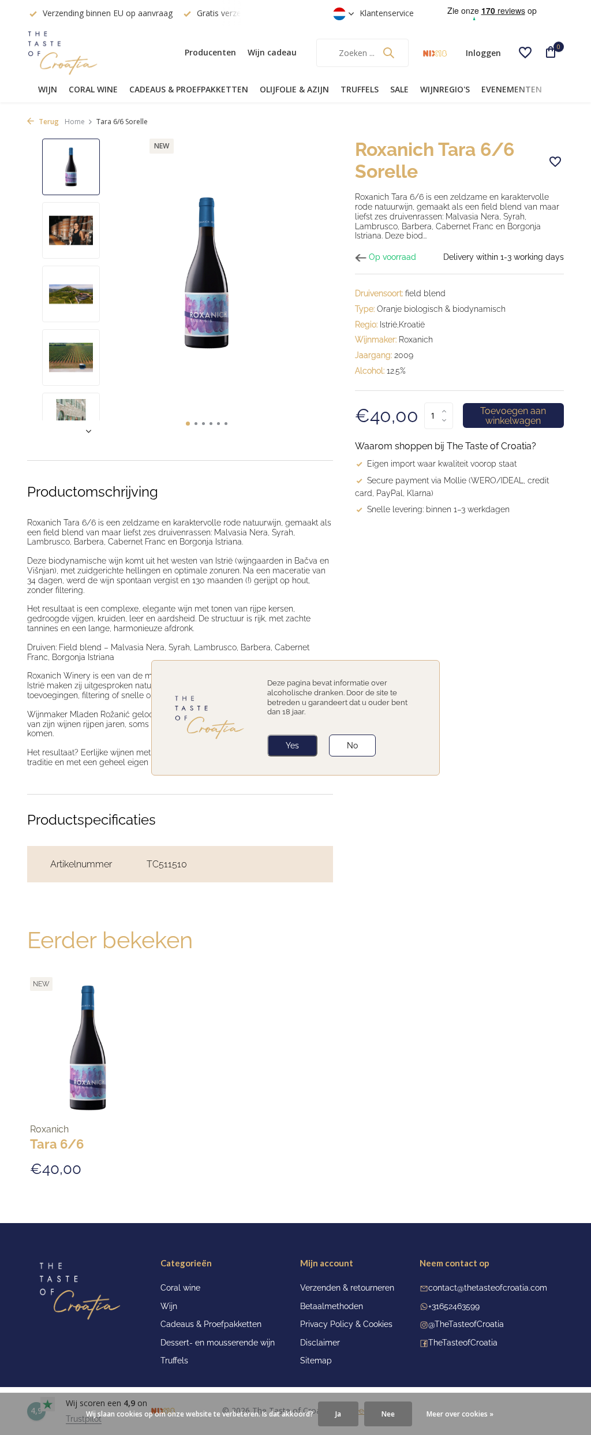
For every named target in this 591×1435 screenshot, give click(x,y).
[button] (188, 424)
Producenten (210, 52)
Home (75, 121)
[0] (546, 53)
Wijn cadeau (272, 52)
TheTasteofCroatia (463, 1342)
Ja (338, 1414)
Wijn (47, 89)
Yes (292, 745)
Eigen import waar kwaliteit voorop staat (442, 463)
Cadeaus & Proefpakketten (188, 89)
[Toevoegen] (125, 1174)
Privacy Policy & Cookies (346, 1324)
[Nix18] (435, 52)
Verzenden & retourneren (347, 1287)
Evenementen (511, 89)
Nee (388, 1414)
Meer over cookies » (460, 1414)
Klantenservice (387, 13)
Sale (399, 89)
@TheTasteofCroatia (466, 1324)
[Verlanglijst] (525, 52)
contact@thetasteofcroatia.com (487, 1287)
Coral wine (93, 89)
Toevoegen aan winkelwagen (513, 415)
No (352, 745)
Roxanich (49, 1129)
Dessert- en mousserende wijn (217, 1342)
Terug (48, 121)
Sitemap (316, 1360)
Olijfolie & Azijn (294, 89)
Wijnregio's (445, 89)
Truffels (360, 89)
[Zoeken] (388, 52)
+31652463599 (454, 1306)
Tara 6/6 (57, 1144)
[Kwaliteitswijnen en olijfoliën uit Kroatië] (99, 52)
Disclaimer (320, 1342)
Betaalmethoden (331, 1306)
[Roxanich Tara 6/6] (87, 1048)
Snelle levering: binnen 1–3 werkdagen (438, 509)
